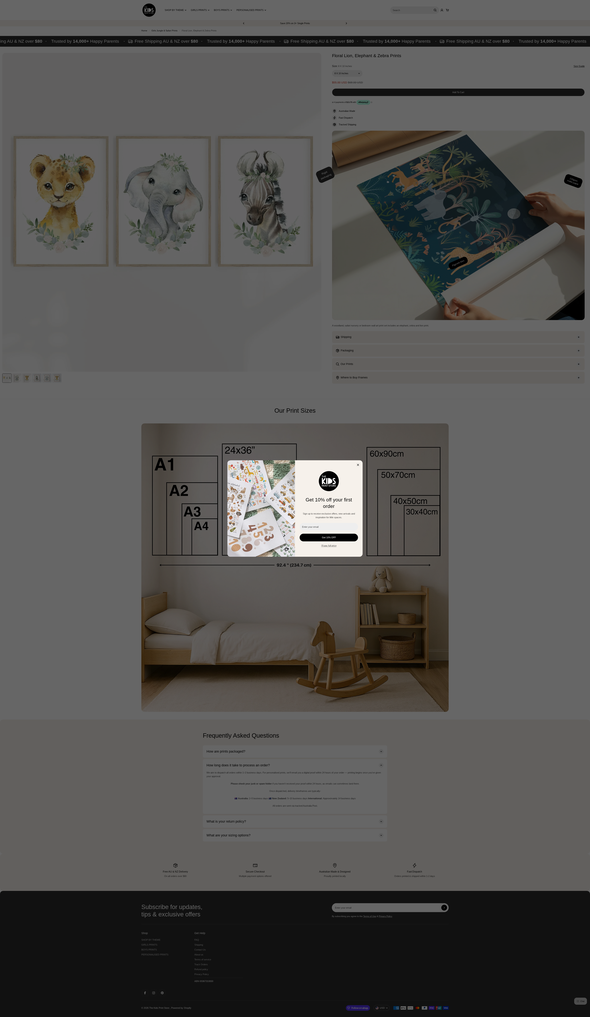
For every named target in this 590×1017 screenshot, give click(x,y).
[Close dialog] (358, 464)
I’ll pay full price (328, 545)
